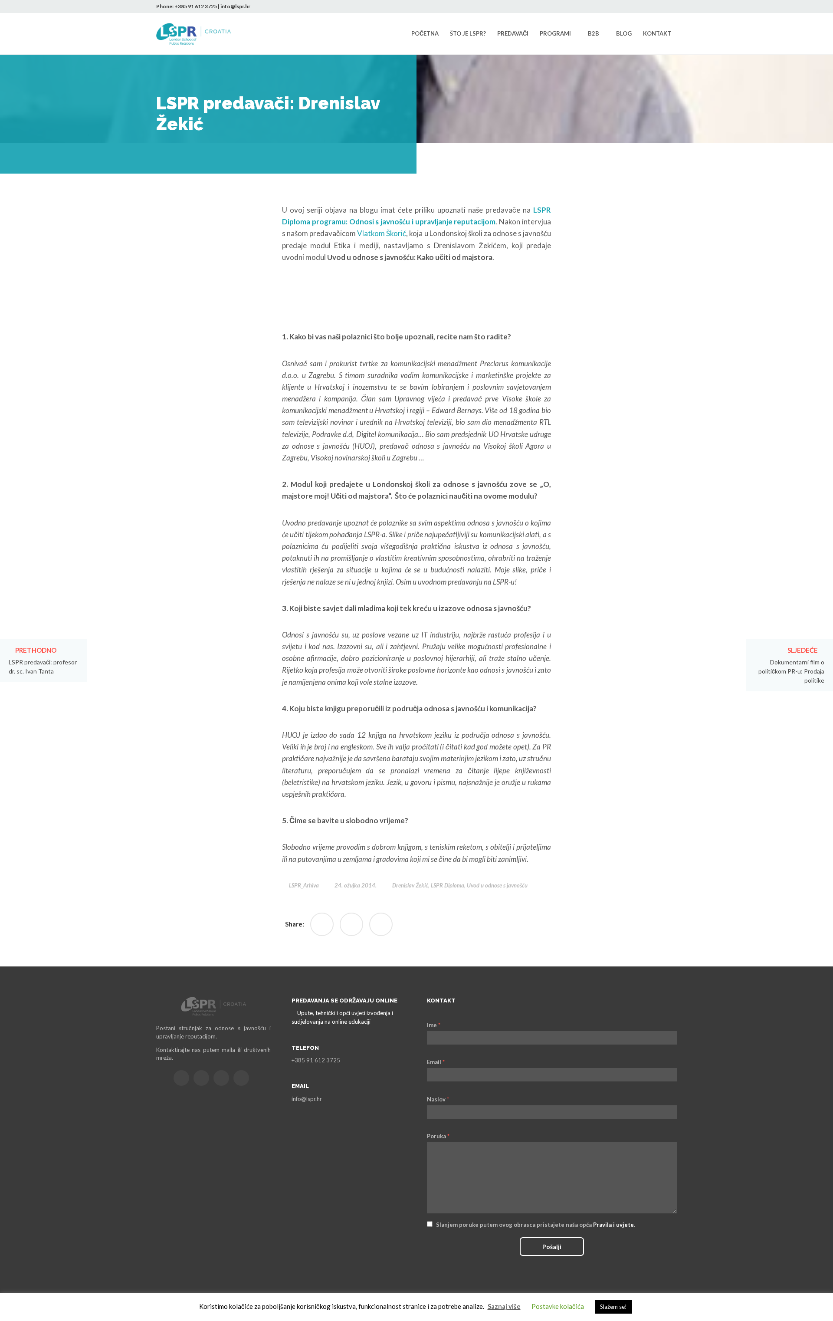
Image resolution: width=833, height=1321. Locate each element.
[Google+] (351, 924)
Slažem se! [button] (613, 1306)
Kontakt (657, 33)
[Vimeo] (241, 1078)
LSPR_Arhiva (304, 885)
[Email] (181, 1078)
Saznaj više (504, 1306)
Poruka (438, 1136)
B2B (593, 33)
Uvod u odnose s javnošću (497, 885)
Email (436, 1061)
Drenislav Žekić (410, 885)
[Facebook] (631, 6)
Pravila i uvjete (613, 1224)
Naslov (438, 1099)
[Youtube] (670, 6)
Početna (425, 33)
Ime (433, 1025)
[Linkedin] (657, 6)
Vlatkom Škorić (381, 233)
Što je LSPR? (468, 33)
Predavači (512, 33)
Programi (555, 33)
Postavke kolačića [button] (557, 1306)
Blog (624, 33)
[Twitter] (644, 6)
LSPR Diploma (447, 885)
